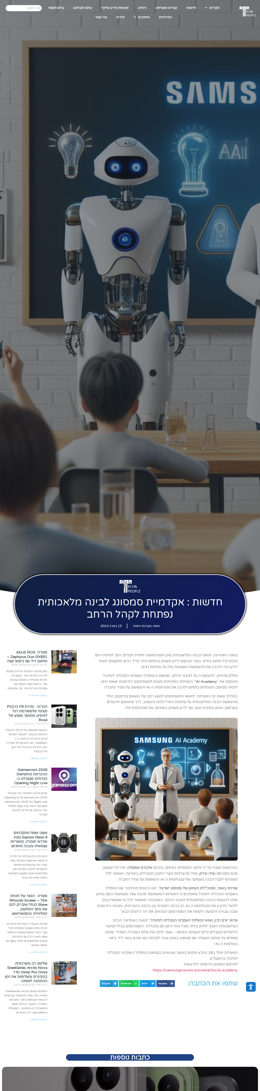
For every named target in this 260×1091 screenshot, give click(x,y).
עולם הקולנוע (82, 8)
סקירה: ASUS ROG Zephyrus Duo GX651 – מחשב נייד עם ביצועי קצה (27, 656)
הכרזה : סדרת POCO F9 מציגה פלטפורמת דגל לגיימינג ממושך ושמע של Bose (27, 713)
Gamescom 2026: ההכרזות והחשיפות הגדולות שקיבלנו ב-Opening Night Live (30, 776)
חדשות (191, 8)
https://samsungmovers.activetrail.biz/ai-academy (195, 970)
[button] (165, 983)
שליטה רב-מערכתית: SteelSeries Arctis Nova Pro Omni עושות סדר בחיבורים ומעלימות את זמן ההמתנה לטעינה (26, 972)
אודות (120, 17)
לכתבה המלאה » (38, 695)
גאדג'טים (165, 17)
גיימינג (142, 8)
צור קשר (101, 17)
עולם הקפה (56, 8)
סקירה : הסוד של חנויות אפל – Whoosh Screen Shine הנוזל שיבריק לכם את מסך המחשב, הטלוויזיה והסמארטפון (28, 905)
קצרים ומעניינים (166, 8)
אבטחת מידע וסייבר (115, 8)
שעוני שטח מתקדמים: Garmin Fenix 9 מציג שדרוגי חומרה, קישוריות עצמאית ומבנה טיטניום (28, 839)
